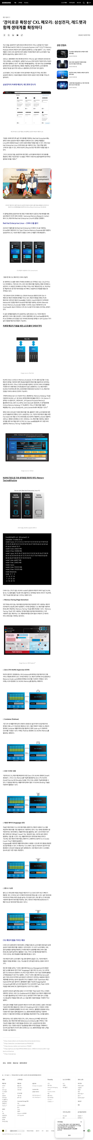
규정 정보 (19, 1089)
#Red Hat (15, 1063)
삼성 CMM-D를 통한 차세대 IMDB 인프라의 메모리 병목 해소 (77, 63)
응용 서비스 (50, 1095)
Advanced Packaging (53, 1087)
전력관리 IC (4, 1103)
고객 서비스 (19, 1088)
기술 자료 (19, 1095)
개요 (18, 1103)
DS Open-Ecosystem (37, 1086)
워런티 (18, 1111)
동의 (69, 1135)
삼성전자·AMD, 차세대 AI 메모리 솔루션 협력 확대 (79, 73)
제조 (48, 1093)
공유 (21, 35)
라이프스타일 (5, 1121)
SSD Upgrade (20, 1115)
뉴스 (64, 1083)
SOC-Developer (36, 1097)
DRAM (3, 1086)
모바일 (3, 1119)
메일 (17, 35)
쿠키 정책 (74, 1128)
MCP (3, 1093)
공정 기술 (49, 1085)
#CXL (4, 1063)
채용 (79, 1105)
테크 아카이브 (50, 1097)
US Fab (49, 1099)
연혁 (79, 1091)
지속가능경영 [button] (72, 2)
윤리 (79, 1095)
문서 (18, 1107)
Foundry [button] (26, 2)
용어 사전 (19, 1097)
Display (4, 1105)
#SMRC (9, 1063)
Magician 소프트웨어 (22, 1113)
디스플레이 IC (5, 1099)
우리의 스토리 (81, 1086)
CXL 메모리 (4, 1091)
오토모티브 (4, 1115)
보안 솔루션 (4, 1101)
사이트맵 (52, 1130)
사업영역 (79, 1088)
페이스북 (4, 35)
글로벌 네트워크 (35, 1091)
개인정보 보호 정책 (67, 1128)
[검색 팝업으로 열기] (84, 3)
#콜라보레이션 (23, 1063)
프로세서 (4, 1095)
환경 (64, 1118)
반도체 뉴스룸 (81, 1097)
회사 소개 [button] (79, 2)
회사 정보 (80, 1083)
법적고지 (37, 1130)
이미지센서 (4, 1097)
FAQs (18, 1109)
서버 (3, 1113)
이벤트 (64, 1085)
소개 (48, 1083)
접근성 (47, 1130)
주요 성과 (65, 1116)
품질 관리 (19, 1086)
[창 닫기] (81, 1122)
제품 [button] (15, 2)
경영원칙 (79, 1116)
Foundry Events (51, 1091)
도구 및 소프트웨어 (21, 1105)
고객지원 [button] (20, 2)
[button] (17, 1131)
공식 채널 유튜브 (84, 1131)
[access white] (6, 1131)
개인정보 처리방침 (30, 1130)
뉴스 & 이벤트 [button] (64, 2)
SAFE (49, 1089)
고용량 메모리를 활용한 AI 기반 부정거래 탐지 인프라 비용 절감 (79, 84)
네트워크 (4, 1117)
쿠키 (42, 1130)
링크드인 (13, 35)
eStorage (4, 1089)
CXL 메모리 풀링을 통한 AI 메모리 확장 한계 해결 (78, 52)
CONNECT (50, 1101)
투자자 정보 (80, 1093)
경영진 (79, 1089)
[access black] (3, 1131)
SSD (3, 1088)
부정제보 (79, 1118)
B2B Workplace (36, 1095)
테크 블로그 (7, 1075)
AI (2, 1111)
